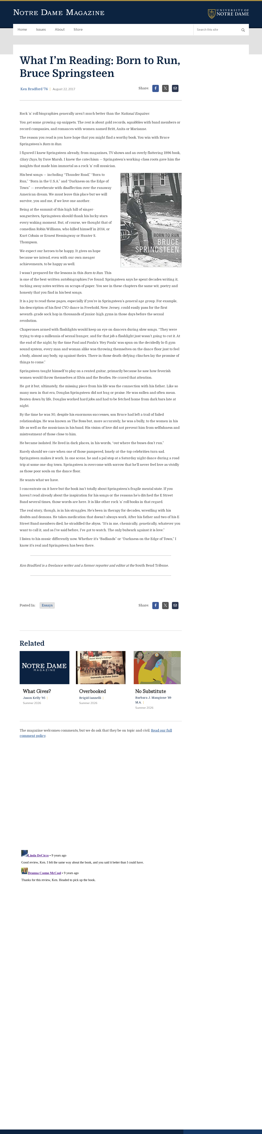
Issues (41, 29)
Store (78, 29)
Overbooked (92, 690)
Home (22, 29)
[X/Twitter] (165, 88)
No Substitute (150, 690)
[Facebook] (155, 88)
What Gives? (37, 690)
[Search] (243, 30)
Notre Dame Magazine (59, 12)
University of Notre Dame (228, 14)
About (60, 29)
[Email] (175, 88)
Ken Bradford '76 (34, 89)
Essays (47, 605)
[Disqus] (101, 793)
